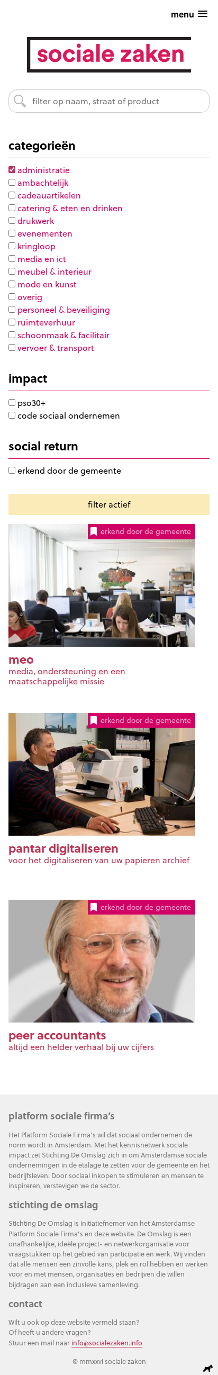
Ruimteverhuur (45, 322)
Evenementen (43, 233)
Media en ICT (40, 259)
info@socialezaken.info (106, 1342)
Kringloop (35, 246)
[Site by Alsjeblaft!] (209, 1368)
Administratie (42, 170)
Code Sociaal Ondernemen (67, 415)
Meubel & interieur (53, 271)
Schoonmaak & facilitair (62, 335)
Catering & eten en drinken (69, 208)
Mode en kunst (46, 284)
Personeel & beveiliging (62, 309)
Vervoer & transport (54, 348)
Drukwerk (34, 221)
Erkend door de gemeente (68, 470)
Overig (28, 297)
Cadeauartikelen (48, 195)
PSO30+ (30, 403)
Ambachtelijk (41, 182)
